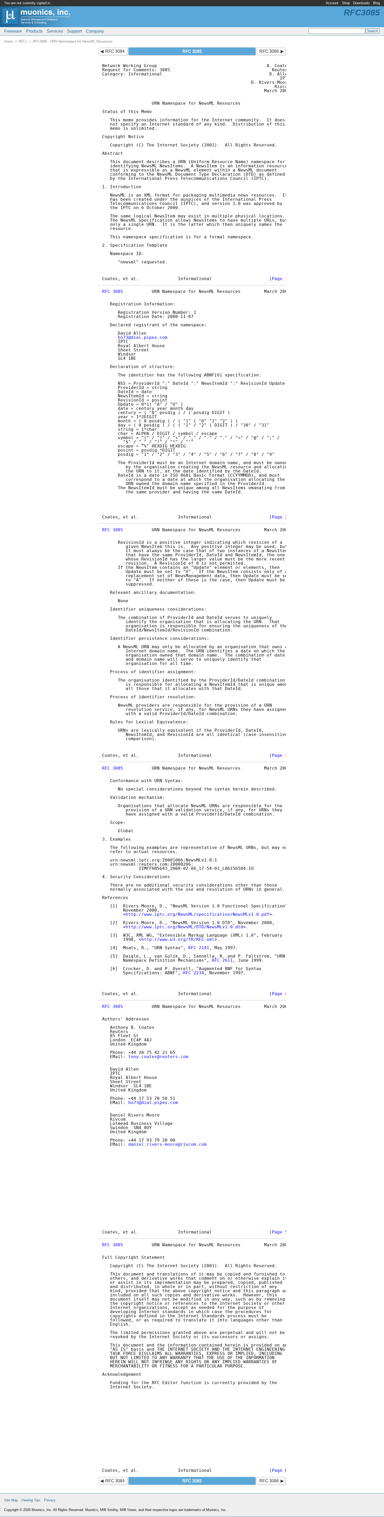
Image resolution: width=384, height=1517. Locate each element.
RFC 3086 (269, 51)
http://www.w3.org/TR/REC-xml (177, 939)
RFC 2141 (198, 947)
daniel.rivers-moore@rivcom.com (167, 1144)
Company (95, 31)
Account (332, 3)
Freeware (13, 31)
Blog (376, 3)
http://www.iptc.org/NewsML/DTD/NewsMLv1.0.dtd (184, 926)
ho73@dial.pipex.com (142, 337)
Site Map (11, 1500)
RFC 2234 (193, 972)
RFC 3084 (115, 51)
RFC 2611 (222, 960)
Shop (346, 3)
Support (74, 31)
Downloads (361, 3)
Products (34, 31)
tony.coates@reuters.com (158, 1056)
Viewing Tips (30, 1500)
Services (55, 31)
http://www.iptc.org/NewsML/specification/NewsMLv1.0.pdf (197, 914)
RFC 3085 (112, 291)
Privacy (50, 1500)
